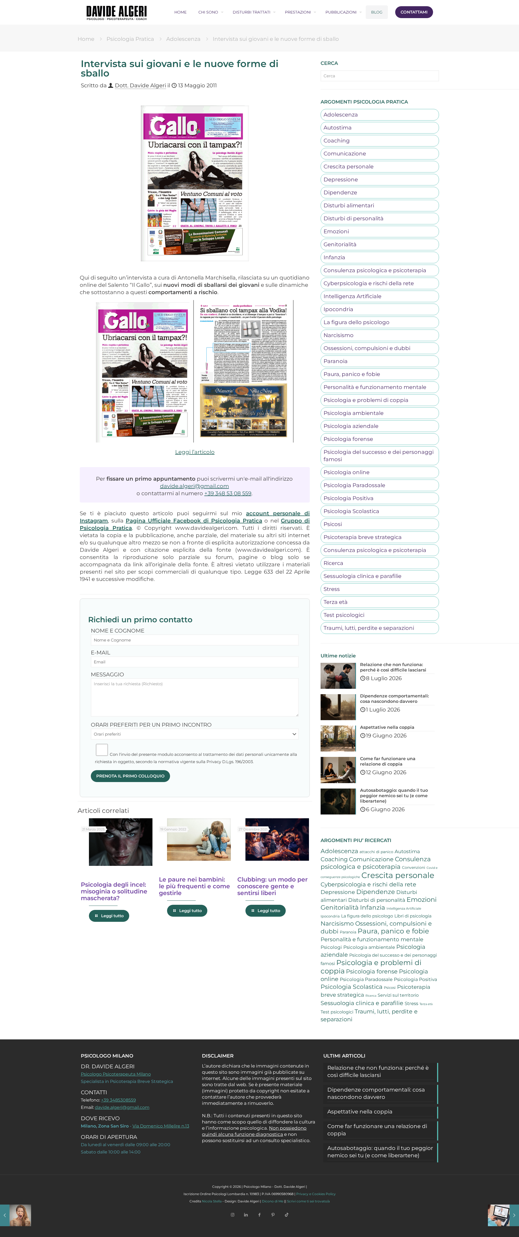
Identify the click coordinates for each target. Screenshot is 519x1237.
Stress (332, 589)
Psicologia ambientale (354, 413)
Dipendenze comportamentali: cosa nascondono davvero (376, 1093)
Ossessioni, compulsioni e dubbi (367, 348)
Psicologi (331, 947)
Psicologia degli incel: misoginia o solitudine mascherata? (114, 891)
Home (86, 39)
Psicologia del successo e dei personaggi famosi (379, 456)
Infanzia (334, 257)
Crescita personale (349, 166)
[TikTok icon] (286, 1215)
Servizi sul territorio (398, 995)
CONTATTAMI (414, 12)
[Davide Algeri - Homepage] (116, 12)
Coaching (337, 140)
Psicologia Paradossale (354, 485)
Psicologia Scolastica (351, 511)
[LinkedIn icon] (246, 1215)
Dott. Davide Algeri (140, 85)
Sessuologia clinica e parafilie (362, 576)
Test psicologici (344, 615)
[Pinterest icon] (273, 1215)
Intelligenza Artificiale (352, 296)
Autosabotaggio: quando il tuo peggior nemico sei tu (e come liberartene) (380, 1152)
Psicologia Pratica (130, 39)
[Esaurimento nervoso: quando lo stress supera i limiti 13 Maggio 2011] (15, 1215)
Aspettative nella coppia (359, 1111)
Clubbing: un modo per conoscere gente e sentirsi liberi (272, 886)
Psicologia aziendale (351, 426)
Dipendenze (340, 192)
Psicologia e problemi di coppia (366, 400)
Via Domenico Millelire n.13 (160, 1126)
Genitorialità (340, 244)
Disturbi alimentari (349, 205)
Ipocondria (338, 309)
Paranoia (336, 361)
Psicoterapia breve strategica (363, 537)
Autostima (338, 127)
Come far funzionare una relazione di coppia (377, 1130)
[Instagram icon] (232, 1215)
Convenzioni (413, 867)
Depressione (341, 179)
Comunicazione (345, 153)
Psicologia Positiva (349, 498)
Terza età (336, 602)
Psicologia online (347, 472)
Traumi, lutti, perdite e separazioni (369, 628)
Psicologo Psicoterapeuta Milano (116, 1074)
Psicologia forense (348, 439)
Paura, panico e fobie (352, 374)
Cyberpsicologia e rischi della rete (369, 283)
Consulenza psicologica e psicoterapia (375, 270)
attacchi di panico (376, 851)
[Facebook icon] (259, 1215)
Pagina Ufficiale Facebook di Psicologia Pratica (194, 520)
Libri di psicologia (412, 916)
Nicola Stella (212, 1201)
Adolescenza (183, 39)
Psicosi (333, 524)
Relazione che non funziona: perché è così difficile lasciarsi (378, 1071)
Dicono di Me (272, 1201)
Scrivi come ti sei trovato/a (308, 1201)
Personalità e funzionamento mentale (375, 387)
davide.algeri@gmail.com (194, 486)
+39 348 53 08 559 (227, 493)
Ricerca (333, 563)
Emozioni (336, 231)
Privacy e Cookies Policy (316, 1194)
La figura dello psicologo (357, 322)
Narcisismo (339, 335)
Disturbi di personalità (354, 218)
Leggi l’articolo (195, 452)
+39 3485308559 (118, 1100)
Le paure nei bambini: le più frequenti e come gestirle (194, 886)
